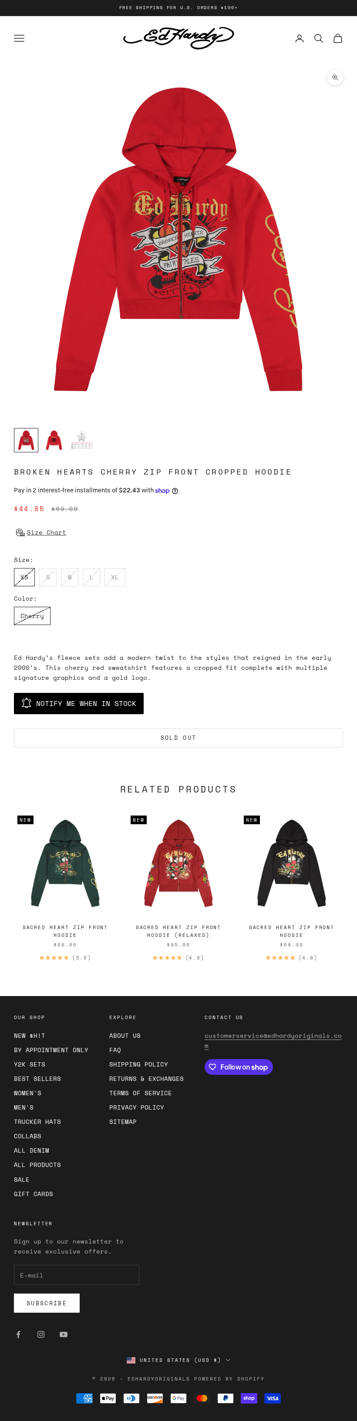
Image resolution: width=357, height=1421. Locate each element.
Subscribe (47, 1303)
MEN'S (24, 1107)
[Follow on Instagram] (41, 1334)
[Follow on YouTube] (63, 1334)
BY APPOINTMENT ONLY (51, 1049)
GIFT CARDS (33, 1193)
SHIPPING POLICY (138, 1064)
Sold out (179, 737)
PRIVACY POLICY (136, 1107)
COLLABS (27, 1135)
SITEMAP (123, 1121)
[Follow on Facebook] (18, 1334)
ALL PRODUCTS (37, 1164)
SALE (22, 1179)
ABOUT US (125, 1035)
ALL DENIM (31, 1150)
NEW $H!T (29, 1035)
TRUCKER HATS (37, 1121)
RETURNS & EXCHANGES (146, 1078)
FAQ (115, 1049)
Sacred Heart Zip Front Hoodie (65, 931)
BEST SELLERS (37, 1078)
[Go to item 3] (82, 440)
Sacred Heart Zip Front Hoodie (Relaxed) (179, 931)
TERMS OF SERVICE (140, 1092)
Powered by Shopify (229, 1378)
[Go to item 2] (54, 440)
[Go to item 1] (26, 440)
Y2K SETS (29, 1064)
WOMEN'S (27, 1092)
